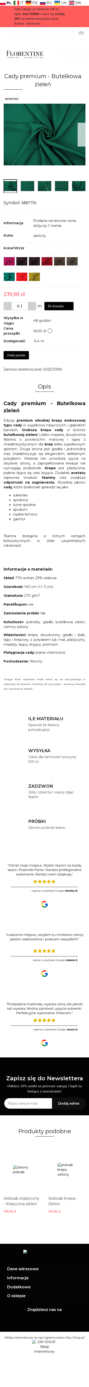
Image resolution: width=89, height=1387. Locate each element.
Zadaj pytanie (16, 355)
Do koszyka (56, 306)
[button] (44, 1269)
